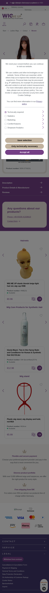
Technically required (15, 112)
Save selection (24, 140)
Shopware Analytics (15, 128)
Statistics (11, 116)
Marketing (11, 120)
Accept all (24, 152)
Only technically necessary (24, 146)
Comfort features (14, 124)
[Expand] (43, 111)
